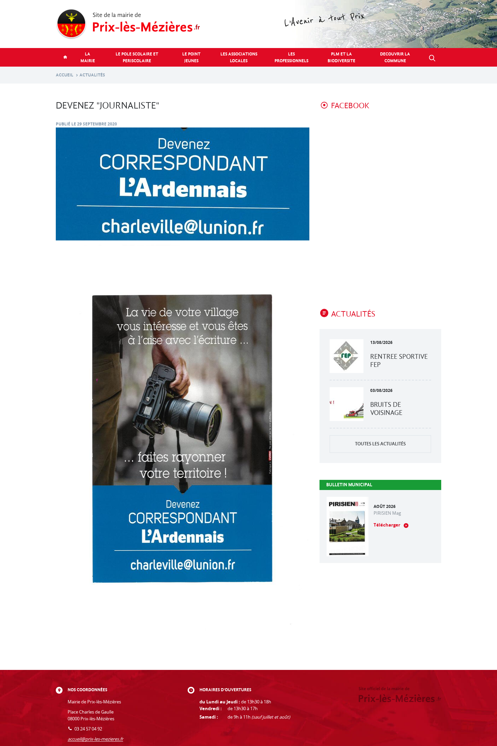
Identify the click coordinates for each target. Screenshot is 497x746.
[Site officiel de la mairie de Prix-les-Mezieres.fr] (248, 24)
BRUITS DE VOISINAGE (386, 409)
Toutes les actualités (380, 443)
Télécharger (387, 525)
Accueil (64, 74)
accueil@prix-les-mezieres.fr (95, 739)
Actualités (92, 74)
